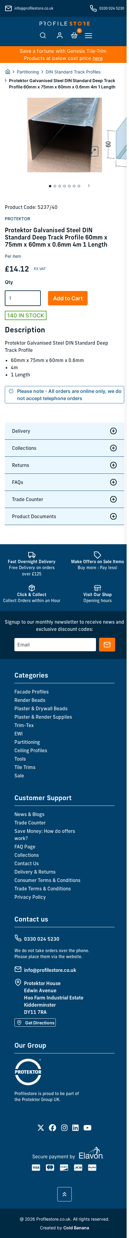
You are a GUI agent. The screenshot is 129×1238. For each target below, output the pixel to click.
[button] (50, 186)
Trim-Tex (24, 725)
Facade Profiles (31, 692)
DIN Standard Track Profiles (73, 72)
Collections (24, 448)
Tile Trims (24, 767)
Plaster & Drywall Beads (41, 708)
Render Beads (29, 700)
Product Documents (34, 516)
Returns (20, 465)
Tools (20, 759)
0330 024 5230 (111, 8)
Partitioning (28, 72)
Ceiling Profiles (30, 750)
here (98, 58)
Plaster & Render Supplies (43, 717)
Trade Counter (27, 499)
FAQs (17, 482)
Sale (19, 776)
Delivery (21, 431)
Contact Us (26, 863)
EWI (18, 734)
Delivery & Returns (35, 872)
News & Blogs (29, 814)
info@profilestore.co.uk (33, 8)
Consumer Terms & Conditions (47, 880)
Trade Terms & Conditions (42, 889)
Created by (63, 1228)
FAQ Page (24, 847)
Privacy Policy (30, 897)
